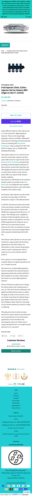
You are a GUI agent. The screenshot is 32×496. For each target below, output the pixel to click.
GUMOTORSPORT (20, 483)
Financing (16, 396)
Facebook (16, 398)
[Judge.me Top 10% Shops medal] (24, 376)
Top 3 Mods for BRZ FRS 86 (16, 445)
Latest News (16, 441)
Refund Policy (16, 403)
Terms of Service (16, 408)
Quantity (4, 105)
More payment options (16, 126)
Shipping (4, 101)
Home (2, 51)
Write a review (16, 351)
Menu (5, 17)
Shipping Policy (16, 405)
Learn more (25, 494)
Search (16, 393)
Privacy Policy (16, 400)
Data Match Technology (11, 162)
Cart (29, 17)
